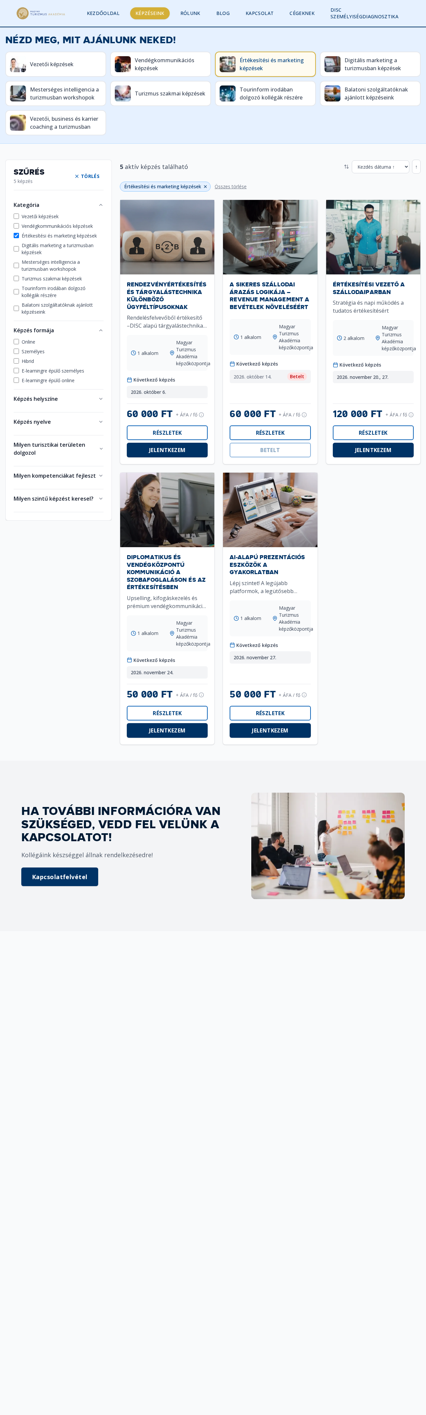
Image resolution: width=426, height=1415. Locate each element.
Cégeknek (302, 13)
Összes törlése (231, 186)
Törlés (90, 176)
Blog (223, 13)
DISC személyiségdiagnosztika (364, 13)
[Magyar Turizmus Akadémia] (41, 13)
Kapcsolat (260, 13)
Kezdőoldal (103, 13)
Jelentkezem (167, 450)
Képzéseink (149, 13)
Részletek (167, 432)
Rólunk (190, 13)
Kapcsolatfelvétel (60, 877)
